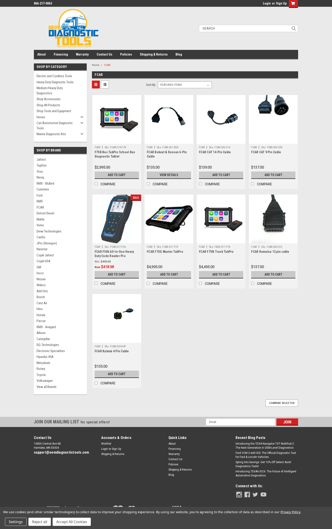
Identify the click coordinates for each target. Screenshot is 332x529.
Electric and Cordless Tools (54, 76)
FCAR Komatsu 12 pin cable (270, 251)
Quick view (116, 140)
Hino (40, 309)
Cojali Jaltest (45, 255)
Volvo (40, 225)
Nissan (41, 279)
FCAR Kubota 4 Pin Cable (112, 351)
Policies (126, 54)
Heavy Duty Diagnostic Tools (55, 82)
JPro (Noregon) (47, 243)
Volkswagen (45, 381)
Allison (41, 333)
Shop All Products (48, 105)
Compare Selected (282, 403)
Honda (41, 315)
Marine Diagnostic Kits (51, 134)
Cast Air (42, 303)
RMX (40, 201)
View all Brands (46, 387)
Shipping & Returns (154, 54)
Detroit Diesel (45, 213)
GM (39, 267)
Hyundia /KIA (45, 357)
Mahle (40, 219)
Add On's (42, 291)
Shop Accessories (49, 99)
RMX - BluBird (45, 183)
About (41, 54)
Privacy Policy (290, 512)
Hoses (41, 117)
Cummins (43, 189)
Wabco (41, 285)
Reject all (39, 521)
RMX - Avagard (46, 327)
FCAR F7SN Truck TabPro (216, 251)
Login (267, 3)
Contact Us (104, 54)
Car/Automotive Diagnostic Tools (55, 125)
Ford (39, 195)
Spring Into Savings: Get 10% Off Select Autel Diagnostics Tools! (263, 464)
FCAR (40, 207)
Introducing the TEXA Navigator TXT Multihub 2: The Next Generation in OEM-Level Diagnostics (265, 445)
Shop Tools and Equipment (54, 111)
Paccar (41, 321)
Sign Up (281, 3)
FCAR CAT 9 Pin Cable (266, 152)
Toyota (41, 375)
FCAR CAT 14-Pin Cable (215, 152)
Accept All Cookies (71, 521)
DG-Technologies (48, 345)
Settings (16, 521)
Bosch (41, 297)
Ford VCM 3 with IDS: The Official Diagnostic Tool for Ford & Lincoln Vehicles (266, 455)
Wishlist (106, 443)
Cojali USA (43, 261)
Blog (178, 54)
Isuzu (40, 273)
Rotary (41, 369)
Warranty (82, 54)
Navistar (42, 249)
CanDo (41, 237)
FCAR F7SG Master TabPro (165, 251)
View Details (169, 175)
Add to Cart (117, 175)
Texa (40, 171)
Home (95, 65)
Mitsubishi (43, 363)
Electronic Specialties (51, 351)
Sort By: (151, 84)
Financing (61, 54)
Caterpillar (43, 339)
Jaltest (41, 160)
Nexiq (40, 177)
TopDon (42, 165)
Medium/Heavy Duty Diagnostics (50, 90)
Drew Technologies (49, 231)
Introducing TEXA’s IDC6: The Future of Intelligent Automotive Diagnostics (266, 473)
